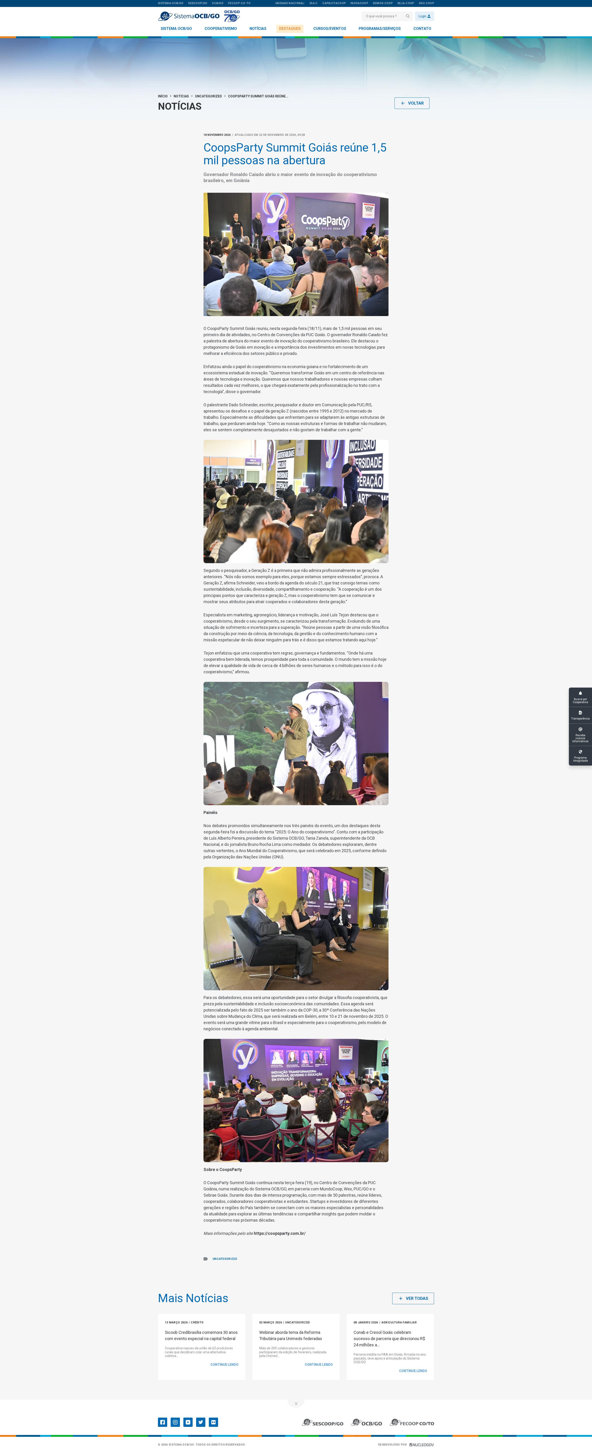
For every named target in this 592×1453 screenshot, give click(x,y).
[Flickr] (213, 1422)
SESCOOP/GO (197, 3)
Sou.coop (426, 3)
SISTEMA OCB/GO (170, 3)
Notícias (258, 28)
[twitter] (200, 1422)
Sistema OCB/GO (176, 28)
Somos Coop (383, 3)
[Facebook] (162, 1422)
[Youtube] (188, 1422)
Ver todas (417, 1298)
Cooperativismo (221, 28)
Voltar (416, 103)
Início (163, 96)
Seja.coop (405, 3)
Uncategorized (208, 96)
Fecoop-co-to (239, 3)
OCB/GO (217, 3)
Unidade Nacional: (290, 3)
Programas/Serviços (380, 28)
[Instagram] (175, 1422)
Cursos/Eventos (329, 28)
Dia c (314, 3)
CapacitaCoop (334, 3)
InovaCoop (359, 3)
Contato (422, 28)
